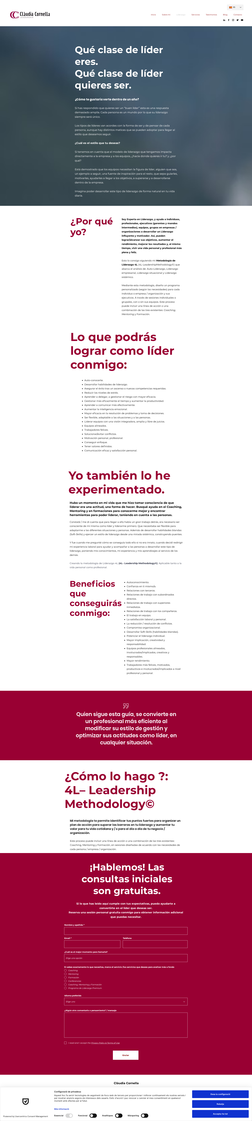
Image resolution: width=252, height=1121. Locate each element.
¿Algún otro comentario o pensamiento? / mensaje (90, 1010)
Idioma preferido (72, 996)
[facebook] (228, 20)
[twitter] (237, 20)
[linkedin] (224, 20)
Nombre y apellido (73, 925)
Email (67, 938)
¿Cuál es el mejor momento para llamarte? (86, 952)
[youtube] (242, 20)
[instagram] (233, 20)
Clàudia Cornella (126, 1083)
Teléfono (127, 938)
